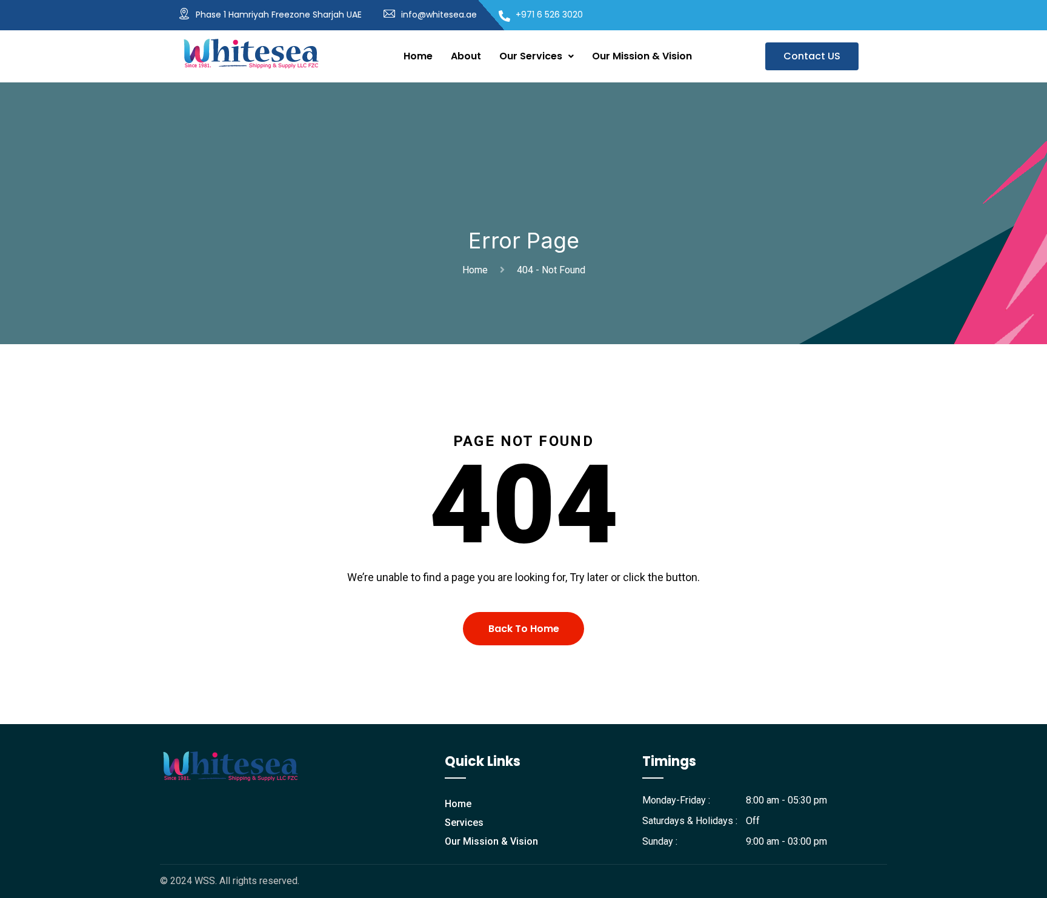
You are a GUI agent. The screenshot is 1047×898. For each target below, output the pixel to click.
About (466, 56)
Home (418, 56)
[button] (536, 56)
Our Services (530, 56)
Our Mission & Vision (642, 56)
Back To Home (523, 629)
